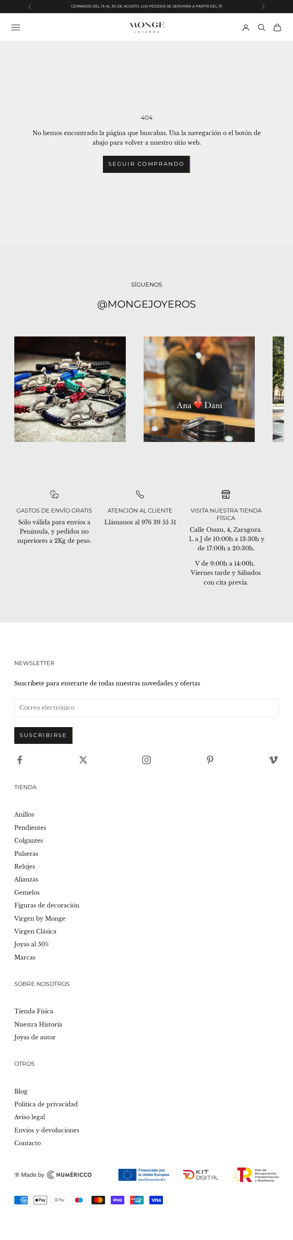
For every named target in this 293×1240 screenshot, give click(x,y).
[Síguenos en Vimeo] (273, 760)
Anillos (24, 814)
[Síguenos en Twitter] (83, 760)
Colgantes (28, 840)
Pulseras (26, 853)
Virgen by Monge (39, 918)
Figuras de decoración (46, 905)
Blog (21, 1091)
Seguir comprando (146, 163)
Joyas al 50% (31, 944)
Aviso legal (29, 1117)
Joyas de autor (35, 1037)
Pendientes (30, 827)
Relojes (24, 866)
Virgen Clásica (35, 931)
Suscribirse (43, 735)
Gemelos (27, 892)
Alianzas (26, 879)
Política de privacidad (46, 1104)
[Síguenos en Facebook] (19, 760)
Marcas (24, 957)
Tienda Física (33, 1011)
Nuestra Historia (38, 1024)
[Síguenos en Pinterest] (210, 760)
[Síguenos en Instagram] (146, 760)
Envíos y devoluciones (46, 1130)
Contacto (27, 1143)
